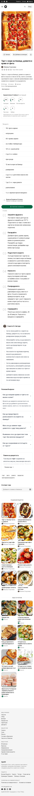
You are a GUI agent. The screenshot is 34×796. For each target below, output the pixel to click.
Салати (3, 730)
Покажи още (8, 467)
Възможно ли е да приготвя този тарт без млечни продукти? (15, 435)
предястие (20, 475)
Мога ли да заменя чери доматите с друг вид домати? (14, 427)
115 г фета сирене (11, 128)
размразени (10, 169)
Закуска (3, 714)
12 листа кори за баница (14, 164)
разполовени (10, 187)
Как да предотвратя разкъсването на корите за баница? (13, 416)
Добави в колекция (21, 54)
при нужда (9, 159)
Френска (3, 746)
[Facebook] (4, 1)
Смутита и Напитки (6, 738)
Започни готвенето (18, 206)
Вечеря (3, 718)
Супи (2, 732)
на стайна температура (14, 144)
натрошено (10, 133)
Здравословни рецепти (8, 752)
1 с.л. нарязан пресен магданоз (16, 193)
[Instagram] (2, 1)
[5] (11, 69)
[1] (2, 69)
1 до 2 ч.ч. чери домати (14, 182)
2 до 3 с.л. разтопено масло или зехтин (17, 176)
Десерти (4, 724)
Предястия (4, 720)
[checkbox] (4, 128)
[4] (8, 69)
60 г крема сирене (12, 139)
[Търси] (25, 6)
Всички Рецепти (6, 774)
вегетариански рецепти (8, 477)
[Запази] (14, 505)
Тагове (19, 774)
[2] (4, 69)
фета (8, 475)
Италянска (4, 744)
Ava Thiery (21, 792)
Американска (5, 748)
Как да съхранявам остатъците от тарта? (15, 444)
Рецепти (18, 1)
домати (14, 475)
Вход (29, 6)
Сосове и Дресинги (7, 736)
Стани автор (26, 774)
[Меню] (2, 6)
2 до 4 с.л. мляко (11, 154)
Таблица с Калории (19, 776)
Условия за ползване (25, 782)
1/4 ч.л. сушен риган (12, 149)
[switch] (4, 200)
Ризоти (3, 734)
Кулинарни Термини (7, 776)
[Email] (2, 789)
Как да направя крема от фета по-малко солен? (16, 396)
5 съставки (4, 754)
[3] (6, 69)
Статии (24, 1)
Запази (8, 54)
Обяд (2, 716)
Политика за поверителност (9, 782)
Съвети (14, 774)
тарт (3, 475)
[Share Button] (31, 54)
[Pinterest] (6, 1)
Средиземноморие (6, 750)
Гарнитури (4, 722)
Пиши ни (31, 1)
